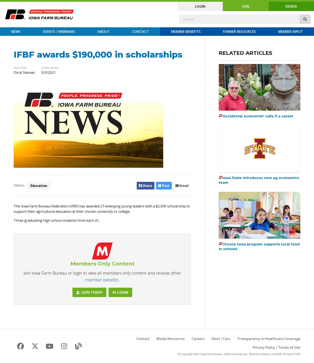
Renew (291, 6)
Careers (198, 338)
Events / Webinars (59, 31)
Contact (140, 31)
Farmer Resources (239, 31)
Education (38, 185)
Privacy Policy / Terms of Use (276, 347)
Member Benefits (186, 31)
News (16, 31)
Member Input (290, 31)
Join (245, 6)
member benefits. (102, 280)
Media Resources (171, 338)
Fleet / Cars (220, 338)
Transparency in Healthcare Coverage (268, 338)
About (104, 31)
